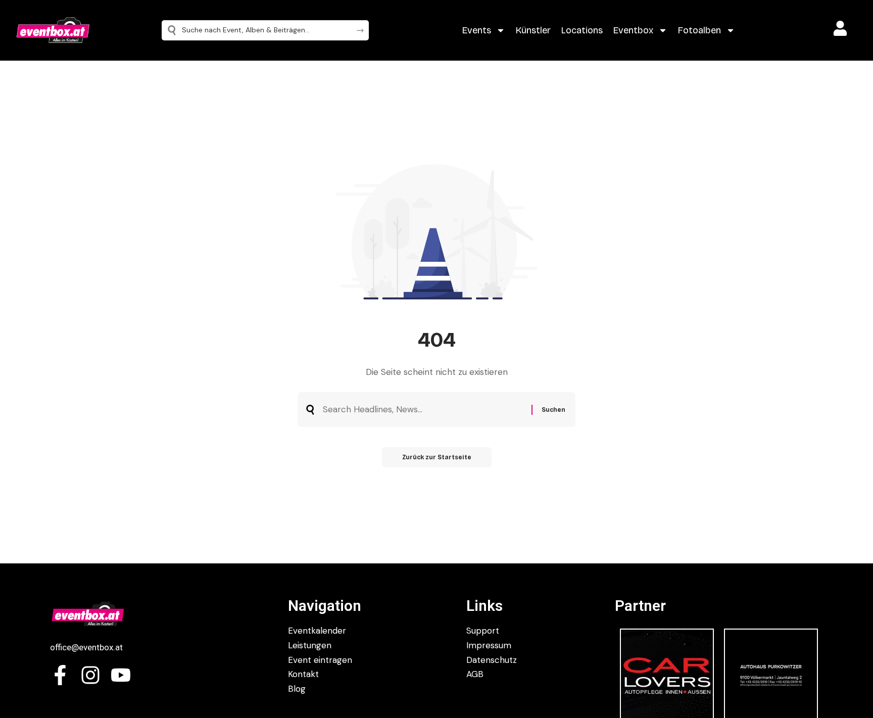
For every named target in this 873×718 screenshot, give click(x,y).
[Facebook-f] (60, 675)
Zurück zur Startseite (436, 457)
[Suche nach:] (423, 409)
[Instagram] (90, 675)
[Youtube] (121, 675)
